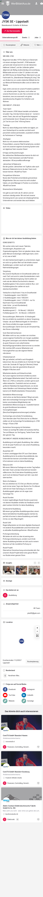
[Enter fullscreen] (37, 635)
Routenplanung (32, 661)
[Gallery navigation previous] (35, 563)
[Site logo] (18, 3)
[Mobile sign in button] (36, 3)
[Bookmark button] (38, 747)
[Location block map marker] (21, 641)
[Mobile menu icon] (2, 3)
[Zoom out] (37, 631)
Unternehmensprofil (10, 37)
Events (25, 37)
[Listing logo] (6, 15)
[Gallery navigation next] (39, 563)
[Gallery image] (9, 570)
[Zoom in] (37, 628)
